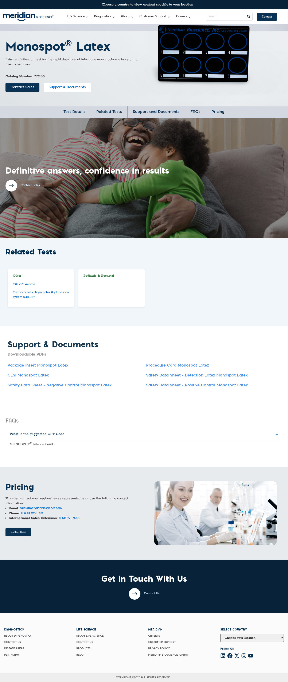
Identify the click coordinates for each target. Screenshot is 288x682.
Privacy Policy (159, 648)
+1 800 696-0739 (32, 513)
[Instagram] (243, 655)
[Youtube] (250, 655)
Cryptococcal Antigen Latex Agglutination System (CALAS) (41, 295)
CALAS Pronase (24, 284)
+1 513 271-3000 (70, 518)
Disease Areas (14, 648)
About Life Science (90, 636)
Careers (154, 636)
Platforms (12, 655)
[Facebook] (230, 655)
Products (83, 648)
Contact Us (12, 642)
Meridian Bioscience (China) (168, 655)
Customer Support (162, 642)
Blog (80, 655)
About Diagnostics (18, 636)
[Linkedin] (223, 655)
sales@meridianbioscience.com (41, 508)
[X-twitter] (237, 655)
